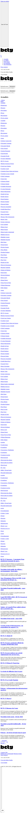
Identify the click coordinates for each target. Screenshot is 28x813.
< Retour (3, 100)
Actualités (6, 59)
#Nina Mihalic (4, 249)
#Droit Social (4, 465)
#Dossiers (3, 108)
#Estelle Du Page (5, 194)
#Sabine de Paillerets (5, 270)
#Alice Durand (4, 148)
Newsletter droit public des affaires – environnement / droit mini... (12, 570)
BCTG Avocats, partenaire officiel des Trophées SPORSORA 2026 (12, 643)
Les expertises (7, 63)
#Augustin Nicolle (5, 156)
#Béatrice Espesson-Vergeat (7, 163)
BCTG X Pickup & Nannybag (10, 663)
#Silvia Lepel (4, 277)
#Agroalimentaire (5, 510)
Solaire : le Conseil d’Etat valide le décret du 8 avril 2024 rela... (13, 607)
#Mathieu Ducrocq (5, 234)
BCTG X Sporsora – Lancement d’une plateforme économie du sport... (12, 560)
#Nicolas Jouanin (5, 247)
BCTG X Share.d (6, 698)
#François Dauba (5, 204)
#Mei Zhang (3, 242)
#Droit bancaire (4, 457)
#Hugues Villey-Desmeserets (7, 217)
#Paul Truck (3, 260)
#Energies (3, 518)
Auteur (2, 138)
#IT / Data (3, 467)
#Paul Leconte (4, 257)
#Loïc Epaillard (4, 224)
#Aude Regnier (4, 153)
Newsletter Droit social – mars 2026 (11, 618)
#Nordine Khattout (5, 252)
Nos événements (7, 64)
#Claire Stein (4, 179)
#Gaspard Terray (5, 211)
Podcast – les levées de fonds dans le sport (13, 732)
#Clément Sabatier (5, 184)
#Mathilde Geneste (5, 237)
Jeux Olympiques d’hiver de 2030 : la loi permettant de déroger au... (13, 579)
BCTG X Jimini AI (6, 636)
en (1, 56)
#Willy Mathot (4, 287)
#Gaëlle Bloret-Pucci (5, 209)
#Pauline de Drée (5, 262)
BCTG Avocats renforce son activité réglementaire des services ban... (11, 653)
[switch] (5, 24)
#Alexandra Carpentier (6, 143)
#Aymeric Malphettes (6, 158)
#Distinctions (4, 105)
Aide (6, 752)
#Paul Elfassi (4, 255)
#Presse (2, 113)
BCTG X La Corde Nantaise (9, 680)
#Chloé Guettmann (5, 176)
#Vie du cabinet (4, 118)
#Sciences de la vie (5, 528)
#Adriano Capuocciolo (6, 141)
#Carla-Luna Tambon (6, 166)
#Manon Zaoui (4, 227)
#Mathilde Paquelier (5, 239)
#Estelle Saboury (5, 196)
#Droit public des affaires (6, 462)
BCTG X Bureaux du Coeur (9, 708)
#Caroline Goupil (5, 168)
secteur (2, 508)
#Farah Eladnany (5, 199)
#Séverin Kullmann (5, 275)
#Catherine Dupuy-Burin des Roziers (9, 171)
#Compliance (4, 447)
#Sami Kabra (4, 272)
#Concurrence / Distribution (7, 450)
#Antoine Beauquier (5, 151)
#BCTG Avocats (5, 161)
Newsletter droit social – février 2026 (12, 717)
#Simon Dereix (4, 280)
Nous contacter (4, 67)
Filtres (2, 101)
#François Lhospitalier (6, 206)
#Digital (2, 515)
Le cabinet (6, 60)
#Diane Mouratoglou (5, 191)
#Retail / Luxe (4, 526)
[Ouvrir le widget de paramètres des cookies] (2, 810)
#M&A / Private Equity (6, 470)
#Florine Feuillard (5, 201)
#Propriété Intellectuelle (6, 472)
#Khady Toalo (4, 219)
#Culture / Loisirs (5, 513)
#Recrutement (4, 115)
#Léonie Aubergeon (5, 222)
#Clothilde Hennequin (6, 186)
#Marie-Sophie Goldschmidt (7, 232)
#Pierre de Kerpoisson (6, 265)
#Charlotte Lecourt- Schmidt (7, 173)
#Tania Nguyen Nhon (6, 282)
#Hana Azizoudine (5, 214)
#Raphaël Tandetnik (5, 267)
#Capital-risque (4, 445)
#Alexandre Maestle (5, 146)
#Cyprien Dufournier (6, 189)
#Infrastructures (4, 523)
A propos (3, 752)
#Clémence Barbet (5, 181)
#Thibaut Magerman (5, 285)
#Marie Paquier (4, 229)
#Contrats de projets (5, 455)
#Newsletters (4, 110)
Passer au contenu (5, 1)
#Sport (2, 531)
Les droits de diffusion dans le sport (11, 671)
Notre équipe (7, 61)
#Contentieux (4, 452)
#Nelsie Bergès (4, 244)
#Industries (3, 521)
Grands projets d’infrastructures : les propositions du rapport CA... (12, 626)
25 (7, 742)
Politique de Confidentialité (7, 753)
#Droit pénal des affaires (6, 460)
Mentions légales (18, 753)
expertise (3, 442)
